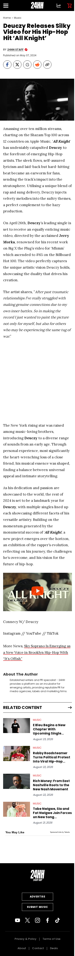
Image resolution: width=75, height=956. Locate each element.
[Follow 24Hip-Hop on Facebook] (47, 920)
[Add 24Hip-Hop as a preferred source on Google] (27, 64)
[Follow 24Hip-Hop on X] (27, 920)
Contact (38, 948)
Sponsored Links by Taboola (60, 832)
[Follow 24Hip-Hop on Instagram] (37, 920)
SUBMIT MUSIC (37, 907)
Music (17, 18)
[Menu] (7, 5)
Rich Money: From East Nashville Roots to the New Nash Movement (51, 785)
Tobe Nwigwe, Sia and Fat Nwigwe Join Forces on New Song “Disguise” (52, 813)
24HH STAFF (15, 49)
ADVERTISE (37, 896)
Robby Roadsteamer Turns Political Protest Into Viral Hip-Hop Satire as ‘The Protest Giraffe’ (51, 757)
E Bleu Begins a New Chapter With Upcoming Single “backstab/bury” (49, 729)
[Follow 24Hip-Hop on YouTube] (17, 920)
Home (7, 18)
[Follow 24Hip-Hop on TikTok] (57, 920)
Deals (54, 948)
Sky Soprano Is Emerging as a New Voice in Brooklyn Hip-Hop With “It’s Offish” (36, 652)
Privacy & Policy (25, 939)
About (22, 948)
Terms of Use (51, 939)
